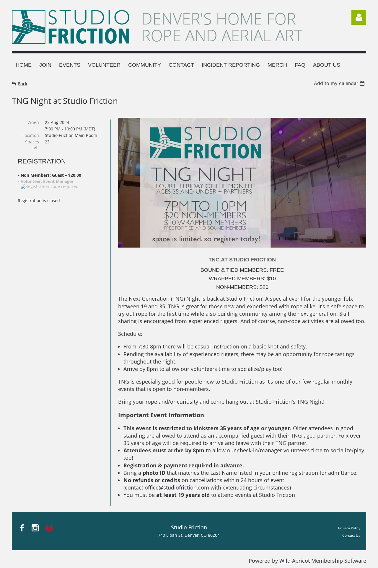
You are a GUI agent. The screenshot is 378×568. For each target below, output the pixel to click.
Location (30, 135)
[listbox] (340, 83)
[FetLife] (48, 528)
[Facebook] (22, 528)
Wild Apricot (294, 560)
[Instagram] (35, 528)
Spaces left (32, 144)
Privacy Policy (349, 528)
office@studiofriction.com (177, 487)
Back (22, 83)
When (33, 122)
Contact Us (351, 535)
